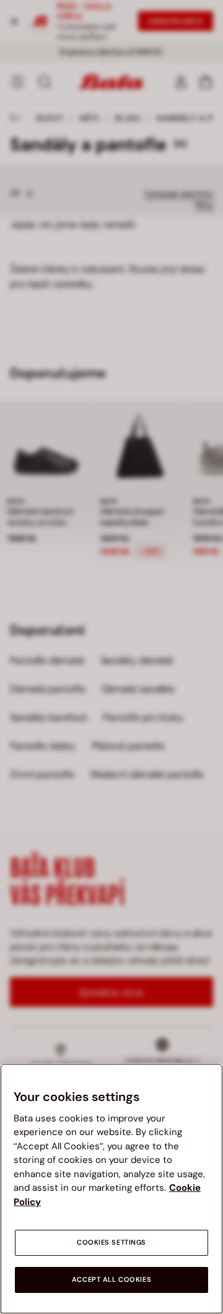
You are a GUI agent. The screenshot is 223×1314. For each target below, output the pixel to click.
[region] (111, 1188)
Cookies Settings (111, 1242)
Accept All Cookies (111, 1279)
